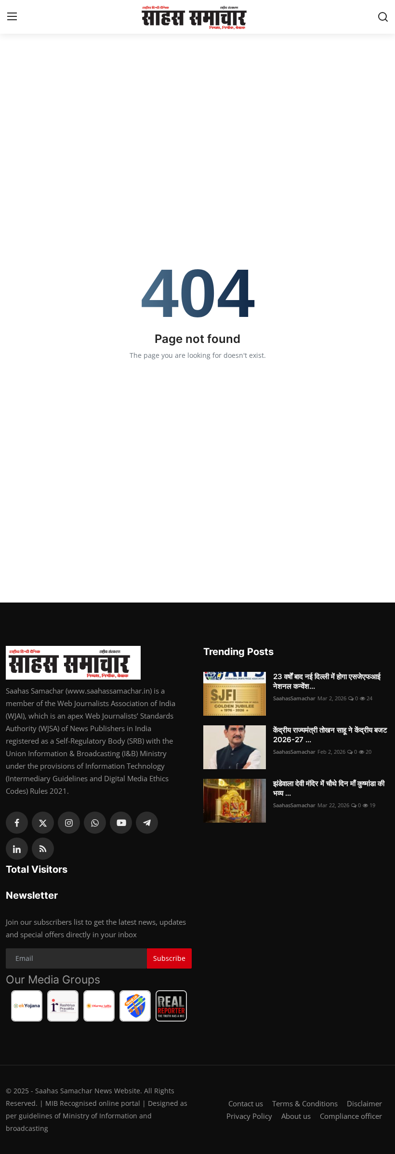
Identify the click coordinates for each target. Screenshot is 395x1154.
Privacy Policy (249, 1116)
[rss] (43, 849)
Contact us (245, 1103)
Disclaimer (364, 1103)
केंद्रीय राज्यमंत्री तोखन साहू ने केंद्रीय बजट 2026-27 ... (330, 734)
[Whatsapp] (95, 823)
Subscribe (169, 958)
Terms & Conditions (305, 1103)
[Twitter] (43, 823)
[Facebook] (17, 823)
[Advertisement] (197, 101)
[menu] (12, 16)
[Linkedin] (17, 849)
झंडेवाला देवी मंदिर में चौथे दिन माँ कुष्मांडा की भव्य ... (328, 788)
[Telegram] (147, 823)
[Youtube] (121, 823)
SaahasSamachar (294, 698)
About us (296, 1116)
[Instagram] (69, 823)
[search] (383, 16)
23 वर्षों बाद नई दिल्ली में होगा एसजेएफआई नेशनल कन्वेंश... (327, 681)
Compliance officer (351, 1116)
